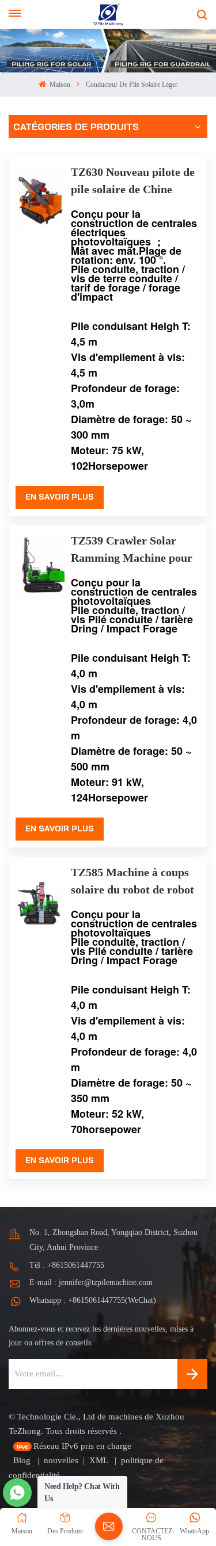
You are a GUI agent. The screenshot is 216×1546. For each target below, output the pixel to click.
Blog (23, 1460)
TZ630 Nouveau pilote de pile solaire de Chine (133, 180)
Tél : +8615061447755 (66, 1265)
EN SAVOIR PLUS (59, 497)
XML (99, 1460)
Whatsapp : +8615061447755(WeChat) (92, 1300)
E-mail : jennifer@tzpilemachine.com (91, 1282)
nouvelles (61, 1460)
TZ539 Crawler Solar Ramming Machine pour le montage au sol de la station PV (131, 550)
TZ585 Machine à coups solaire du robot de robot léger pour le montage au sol (132, 882)
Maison (59, 84)
